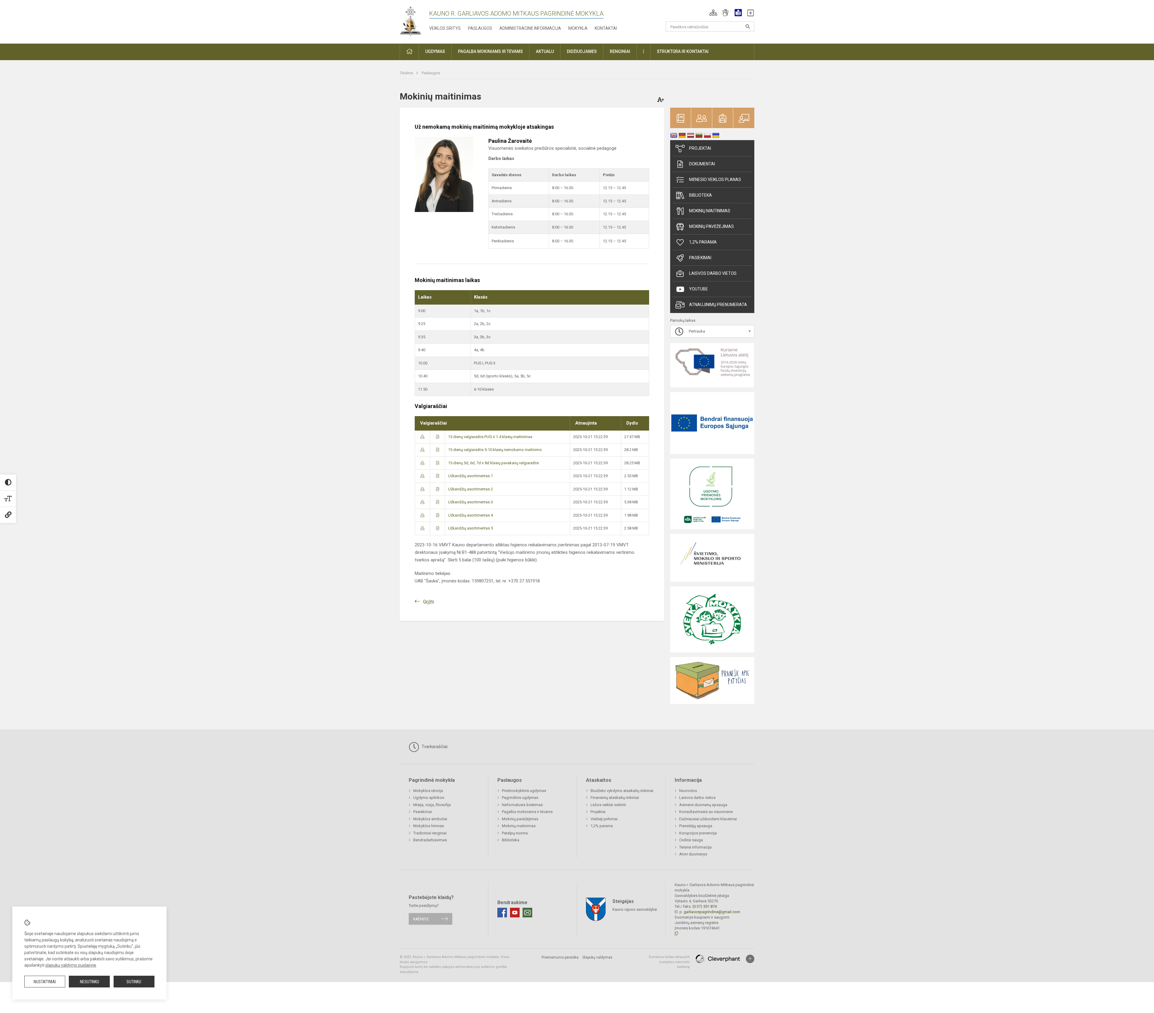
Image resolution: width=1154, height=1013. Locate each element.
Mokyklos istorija (428, 790)
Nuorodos (688, 790)
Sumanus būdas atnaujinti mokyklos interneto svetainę (669, 962)
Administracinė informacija (530, 28)
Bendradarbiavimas (430, 840)
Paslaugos (480, 28)
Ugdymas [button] (435, 51)
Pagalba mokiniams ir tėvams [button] (490, 51)
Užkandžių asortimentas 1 (470, 476)
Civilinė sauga (691, 840)
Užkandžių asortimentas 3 (470, 502)
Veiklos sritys (445, 28)
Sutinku (134, 981)
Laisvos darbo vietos (713, 273)
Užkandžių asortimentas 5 (470, 528)
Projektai (700, 148)
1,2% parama (703, 242)
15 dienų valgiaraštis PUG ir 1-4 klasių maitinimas (490, 436)
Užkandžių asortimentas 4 (470, 515)
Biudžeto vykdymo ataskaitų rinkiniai (622, 790)
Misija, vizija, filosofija (432, 805)
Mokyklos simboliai (430, 819)
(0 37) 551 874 (704, 906)
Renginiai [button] (620, 51)
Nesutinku (89, 981)
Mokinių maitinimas (709, 210)
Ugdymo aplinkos (428, 797)
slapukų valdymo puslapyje (70, 965)
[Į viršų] (750, 959)
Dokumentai (702, 163)
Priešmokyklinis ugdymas (524, 790)
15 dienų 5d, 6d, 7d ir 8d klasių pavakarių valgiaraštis (493, 463)
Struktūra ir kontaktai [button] (683, 51)
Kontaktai (606, 28)
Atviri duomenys (693, 854)
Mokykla (578, 28)
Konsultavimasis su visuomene (706, 811)
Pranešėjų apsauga (695, 826)
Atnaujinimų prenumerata (718, 304)
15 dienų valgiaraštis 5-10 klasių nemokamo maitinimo (495, 449)
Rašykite (421, 918)
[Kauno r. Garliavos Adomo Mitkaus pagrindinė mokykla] (410, 20)
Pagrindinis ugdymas (520, 797)
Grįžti (428, 602)
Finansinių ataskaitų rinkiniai (615, 797)
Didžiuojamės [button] (582, 51)
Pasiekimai (700, 257)
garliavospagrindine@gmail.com (712, 912)
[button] (713, 12)
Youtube (698, 289)
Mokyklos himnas (428, 826)
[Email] (527, 912)
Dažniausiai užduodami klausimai (708, 819)
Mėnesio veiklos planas (715, 179)
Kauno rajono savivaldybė (634, 909)
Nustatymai (45, 981)
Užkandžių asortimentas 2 (470, 489)
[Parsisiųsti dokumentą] (422, 436)
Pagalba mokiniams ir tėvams (527, 811)
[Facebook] (502, 912)
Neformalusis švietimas (522, 805)
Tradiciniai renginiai (430, 833)
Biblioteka (700, 195)
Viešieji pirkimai (604, 819)
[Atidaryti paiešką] (748, 26)
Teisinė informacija (695, 847)
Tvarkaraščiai (433, 746)
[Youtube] (515, 912)
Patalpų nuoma (515, 833)
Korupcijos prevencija (698, 833)
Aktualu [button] (545, 51)
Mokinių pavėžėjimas (711, 226)
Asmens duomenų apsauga (703, 805)
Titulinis (407, 73)
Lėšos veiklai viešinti (608, 805)
